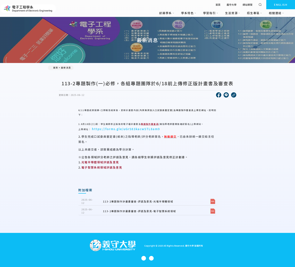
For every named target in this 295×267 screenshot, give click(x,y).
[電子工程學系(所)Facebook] (143, 258)
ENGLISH (280, 4)
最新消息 (66, 67)
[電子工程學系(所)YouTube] (151, 258)
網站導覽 (247, 4)
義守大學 (231, 4)
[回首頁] (28, 8)
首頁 (218, 4)
